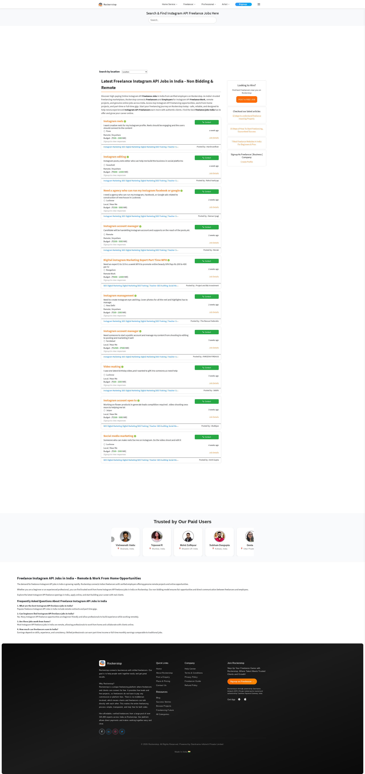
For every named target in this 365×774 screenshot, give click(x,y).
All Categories (162, 714)
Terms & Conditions (194, 673)
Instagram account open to (120, 400)
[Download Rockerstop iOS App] (245, 699)
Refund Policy (191, 685)
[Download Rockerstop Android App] (239, 699)
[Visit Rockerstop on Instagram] (115, 731)
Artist (224, 4)
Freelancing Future (165, 710)
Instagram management (119, 295)
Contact (207, 122)
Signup (243, 4)
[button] (257, 4)
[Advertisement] (182, 47)
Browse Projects (163, 706)
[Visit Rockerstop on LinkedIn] (108, 731)
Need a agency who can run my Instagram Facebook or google (142, 190)
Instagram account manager (121, 226)
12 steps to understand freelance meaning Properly (247, 117)
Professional (208, 4)
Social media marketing (119, 436)
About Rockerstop (164, 673)
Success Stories (163, 702)
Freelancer (188, 4)
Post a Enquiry (163, 677)
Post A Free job (246, 99)
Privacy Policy (191, 677)
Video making (112, 366)
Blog (158, 698)
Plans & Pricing (163, 681)
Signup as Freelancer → (242, 681)
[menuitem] (170, 4)
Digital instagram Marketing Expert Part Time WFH (135, 260)
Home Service (168, 4)
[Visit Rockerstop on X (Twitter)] (122, 731)
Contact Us (161, 685)
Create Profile (247, 161)
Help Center (190, 669)
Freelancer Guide (193, 681)
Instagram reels (114, 121)
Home (159, 669)
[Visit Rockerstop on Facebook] (102, 731)
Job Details (214, 138)
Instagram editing (115, 156)
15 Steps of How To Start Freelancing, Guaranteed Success (246, 130)
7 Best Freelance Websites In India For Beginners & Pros (246, 143)
